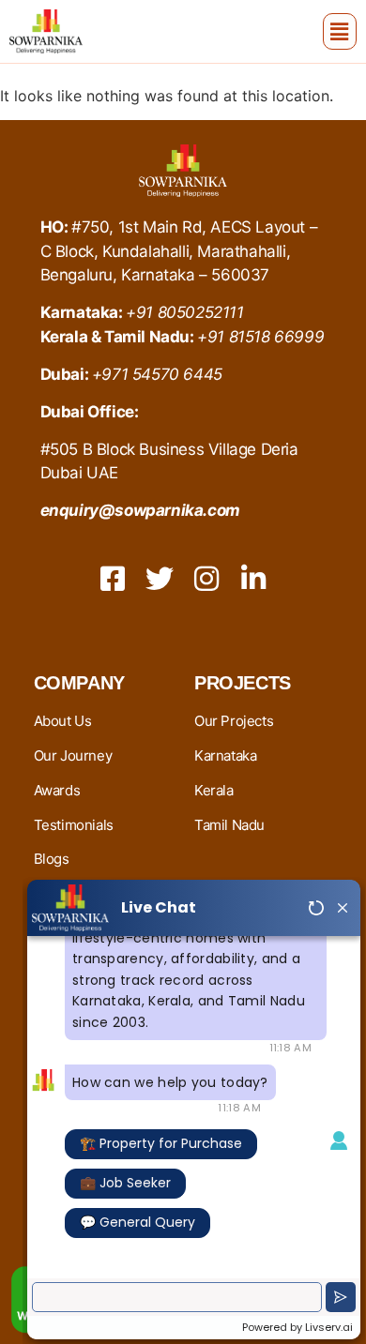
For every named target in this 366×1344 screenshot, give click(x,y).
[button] (340, 31)
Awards (57, 790)
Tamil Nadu (229, 825)
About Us (63, 721)
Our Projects (233, 721)
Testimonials (74, 825)
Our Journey (73, 755)
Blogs (51, 859)
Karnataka (225, 755)
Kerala (214, 790)
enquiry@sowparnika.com (140, 510)
